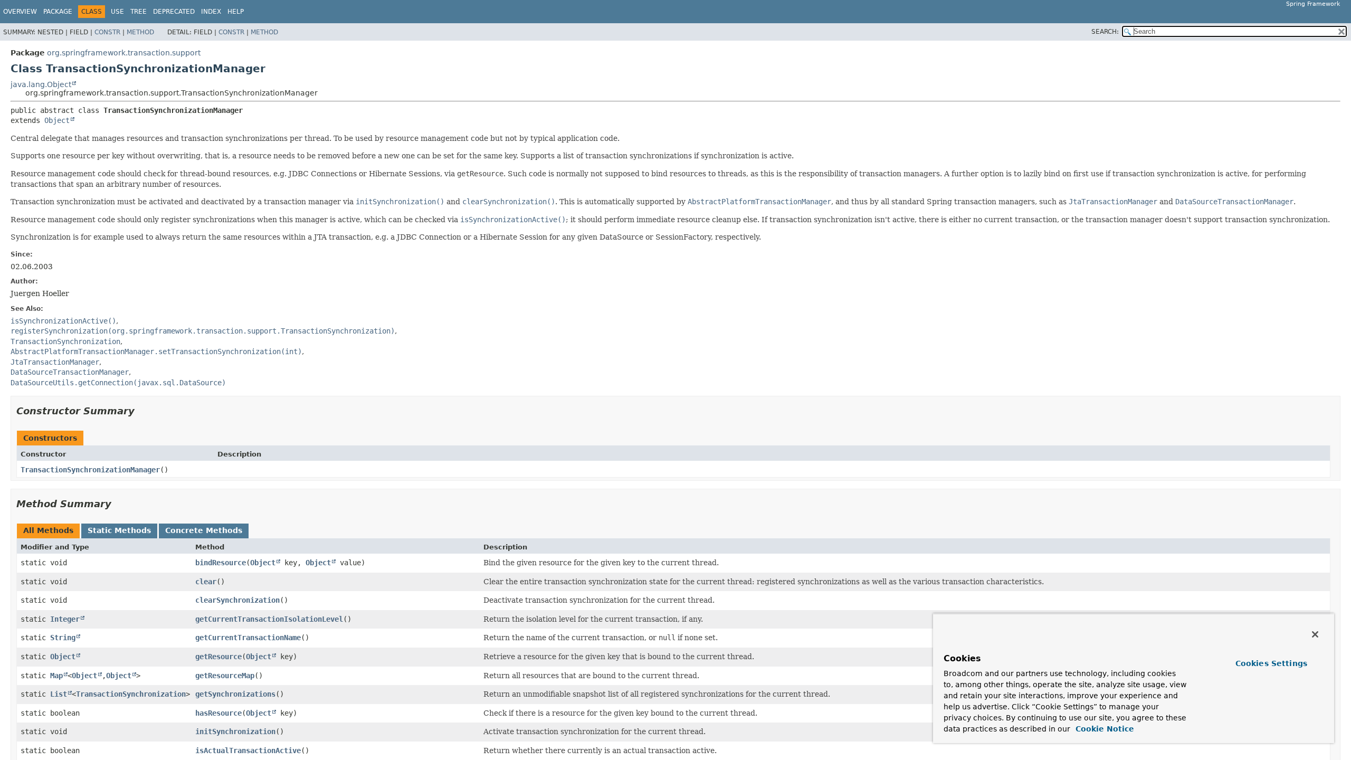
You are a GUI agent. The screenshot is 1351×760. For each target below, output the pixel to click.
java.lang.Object (41, 84)
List (58, 694)
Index (211, 11)
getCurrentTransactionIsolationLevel (269, 619)
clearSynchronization (237, 600)
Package (57, 11)
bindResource (220, 562)
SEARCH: (1105, 31)
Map (56, 675)
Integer (65, 619)
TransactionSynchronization (131, 694)
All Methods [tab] (48, 530)
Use (117, 11)
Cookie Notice (1103, 729)
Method (140, 32)
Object (57, 120)
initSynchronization (235, 731)
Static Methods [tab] (119, 530)
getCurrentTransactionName (248, 637)
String (62, 637)
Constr (107, 32)
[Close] (1315, 634)
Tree (138, 11)
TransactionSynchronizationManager (90, 470)
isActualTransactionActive (248, 750)
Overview (20, 11)
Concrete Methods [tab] (203, 530)
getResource (218, 656)
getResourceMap (224, 675)
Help (235, 11)
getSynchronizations (235, 694)
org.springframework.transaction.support (124, 53)
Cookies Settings (1271, 663)
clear (205, 581)
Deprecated (174, 11)
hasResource (218, 713)
